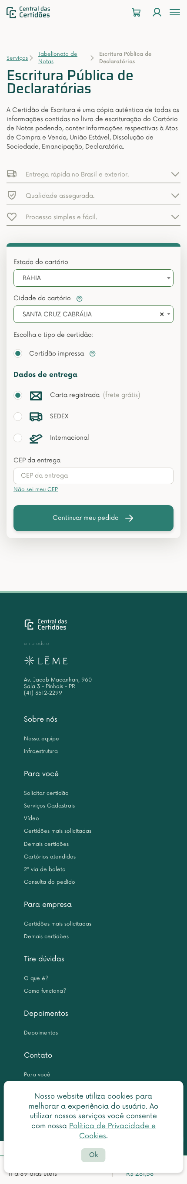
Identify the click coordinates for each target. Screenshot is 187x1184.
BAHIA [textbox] (32, 278)
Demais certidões (46, 844)
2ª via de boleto (45, 869)
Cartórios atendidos (50, 857)
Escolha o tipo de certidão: (53, 335)
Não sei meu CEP (35, 489)
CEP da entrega (36, 460)
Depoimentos (46, 1013)
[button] (93, 174)
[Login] (157, 12)
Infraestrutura (41, 751)
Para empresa (48, 904)
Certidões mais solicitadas (57, 831)
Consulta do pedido (49, 882)
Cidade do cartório (43, 298)
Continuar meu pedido (86, 518)
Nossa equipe (41, 739)
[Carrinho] (136, 12)
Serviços (17, 58)
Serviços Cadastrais (49, 806)
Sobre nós (40, 719)
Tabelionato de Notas (57, 58)
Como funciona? (45, 991)
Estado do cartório (40, 262)
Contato (38, 1055)
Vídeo (31, 818)
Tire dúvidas (44, 959)
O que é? (36, 978)
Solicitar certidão (46, 793)
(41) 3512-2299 (43, 693)
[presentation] (93, 476)
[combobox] (93, 278)
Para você (41, 774)
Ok (93, 1155)
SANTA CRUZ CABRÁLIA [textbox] (57, 314)
